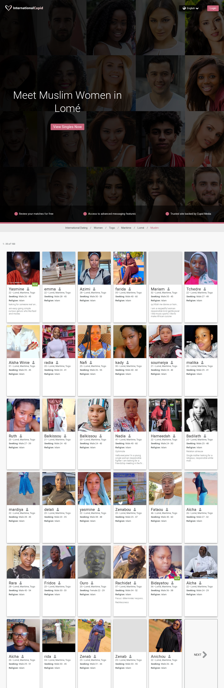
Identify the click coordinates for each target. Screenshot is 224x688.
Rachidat (123, 583)
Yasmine (16, 289)
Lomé (141, 227)
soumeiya (159, 362)
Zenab (85, 656)
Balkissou (52, 436)
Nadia (120, 436)
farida (120, 289)
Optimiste (120, 451)
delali (49, 509)
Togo (112, 227)
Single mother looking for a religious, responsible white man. (199, 458)
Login (213, 8)
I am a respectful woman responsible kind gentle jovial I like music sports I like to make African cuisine (165, 312)
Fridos (49, 583)
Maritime (126, 227)
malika (192, 362)
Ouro (84, 583)
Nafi (83, 362)
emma (50, 289)
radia (48, 362)
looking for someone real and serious (23, 304)
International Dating (76, 227)
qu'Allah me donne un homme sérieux (165, 304)
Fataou (157, 509)
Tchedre (193, 289)
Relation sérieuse (194, 451)
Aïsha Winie (19, 362)
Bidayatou (160, 583)
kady (119, 362)
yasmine (87, 509)
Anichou (158, 656)
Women (98, 227)
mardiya (16, 509)
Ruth (13, 436)
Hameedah (160, 436)
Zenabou (123, 509)
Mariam (158, 289)
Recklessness (122, 602)
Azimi (85, 289)
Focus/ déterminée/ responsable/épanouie (129, 598)
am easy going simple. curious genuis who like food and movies (22, 311)
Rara (13, 583)
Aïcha (191, 509)
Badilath (193, 436)
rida (47, 656)
